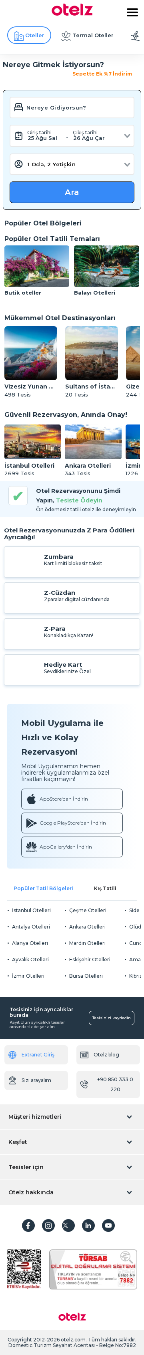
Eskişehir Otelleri (89, 959)
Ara (72, 192)
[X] (68, 1225)
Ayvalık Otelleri (30, 959)
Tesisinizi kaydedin (111, 1017)
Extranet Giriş (38, 1055)
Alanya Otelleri (30, 943)
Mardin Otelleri (87, 943)
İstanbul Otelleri (31, 910)
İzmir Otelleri (28, 976)
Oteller (34, 35)
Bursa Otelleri (86, 976)
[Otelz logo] (72, 13)
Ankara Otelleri (87, 927)
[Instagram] (48, 1225)
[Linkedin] (88, 1225)
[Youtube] (108, 1225)
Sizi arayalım (36, 1080)
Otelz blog (106, 1055)
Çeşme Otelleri (87, 910)
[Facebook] (28, 1225)
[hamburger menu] (132, 12)
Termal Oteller (93, 35)
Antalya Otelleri (31, 927)
